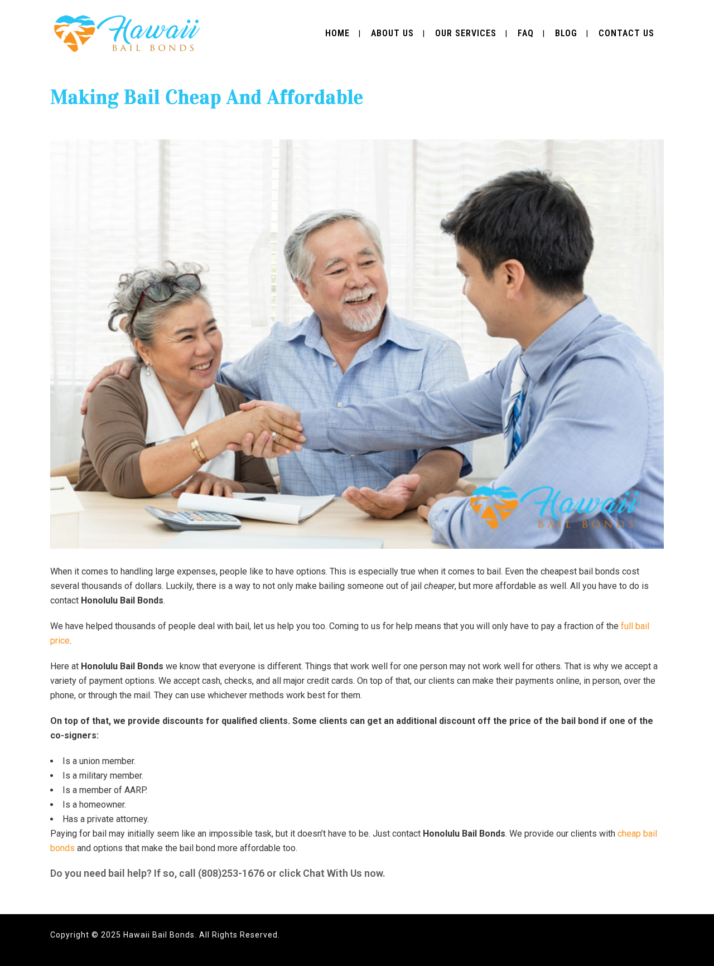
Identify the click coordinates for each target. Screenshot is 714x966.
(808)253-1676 (231, 873)
